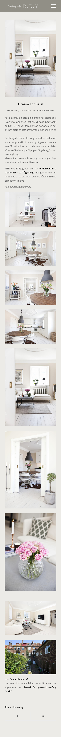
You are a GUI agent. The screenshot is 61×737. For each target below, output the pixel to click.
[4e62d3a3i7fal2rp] (30, 58)
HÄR (8, 691)
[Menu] (52, 6)
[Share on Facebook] (17, 716)
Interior (40, 110)
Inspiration (31, 110)
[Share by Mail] (43, 716)
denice (51, 110)
